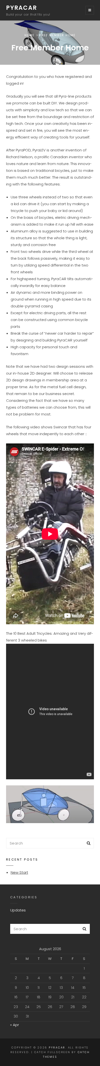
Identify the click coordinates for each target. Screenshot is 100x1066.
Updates (18, 910)
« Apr (14, 1024)
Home (30, 35)
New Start (19, 872)
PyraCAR (21, 8)
